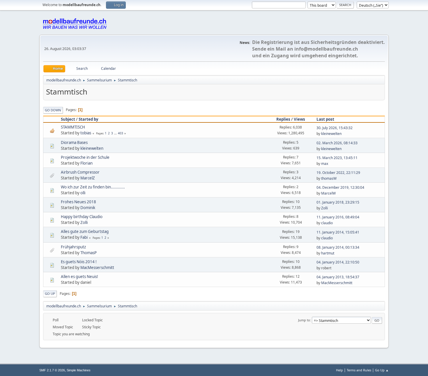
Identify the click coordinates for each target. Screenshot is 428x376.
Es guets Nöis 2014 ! (79, 261)
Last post (325, 119)
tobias (85, 133)
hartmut (327, 253)
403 (120, 133)
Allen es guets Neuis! (79, 276)
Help (339, 370)
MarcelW (328, 193)
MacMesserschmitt (97, 267)
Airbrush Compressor (80, 172)
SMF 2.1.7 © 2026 (52, 370)
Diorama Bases (74, 142)
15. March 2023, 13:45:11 (337, 157)
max (324, 163)
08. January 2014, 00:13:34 (337, 247)
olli (82, 192)
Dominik (87, 207)
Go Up (50, 293)
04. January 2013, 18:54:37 (337, 277)
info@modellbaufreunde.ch (326, 49)
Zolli (324, 208)
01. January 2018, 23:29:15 (337, 202)
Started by (88, 119)
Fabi (84, 237)
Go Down (53, 110)
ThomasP (88, 252)
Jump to (304, 320)
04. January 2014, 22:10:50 (337, 262)
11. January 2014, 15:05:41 (337, 232)
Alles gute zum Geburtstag (85, 231)
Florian (86, 163)
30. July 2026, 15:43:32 (334, 127)
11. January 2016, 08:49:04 (337, 217)
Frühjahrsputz (73, 247)
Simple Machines (79, 370)
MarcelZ (87, 178)
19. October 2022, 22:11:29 (338, 172)
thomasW (329, 178)
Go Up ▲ (382, 370)
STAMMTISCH (73, 127)
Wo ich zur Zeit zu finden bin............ (93, 187)
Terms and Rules (359, 370)
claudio (327, 222)
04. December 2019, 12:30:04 (340, 187)
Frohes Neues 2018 (78, 201)
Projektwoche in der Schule (85, 157)
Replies (283, 119)
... (116, 133)
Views (299, 119)
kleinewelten (331, 133)
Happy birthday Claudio (81, 216)
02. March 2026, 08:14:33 (337, 142)
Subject (68, 119)
